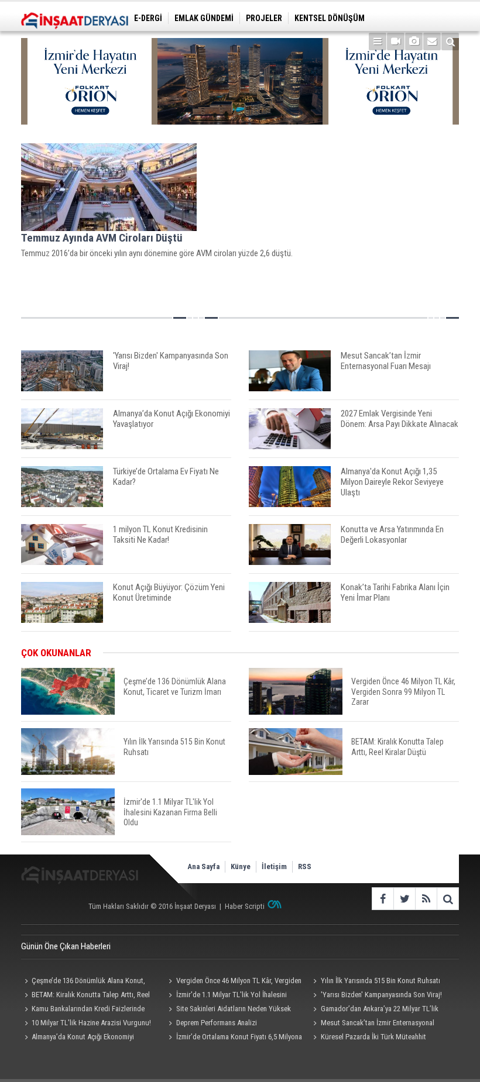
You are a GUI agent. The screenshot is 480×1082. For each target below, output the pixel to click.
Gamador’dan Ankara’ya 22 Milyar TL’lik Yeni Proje (374, 1010)
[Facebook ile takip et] (382, 898)
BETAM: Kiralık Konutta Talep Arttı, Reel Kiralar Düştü (85, 996)
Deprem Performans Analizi (216, 1022)
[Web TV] (395, 41)
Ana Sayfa (203, 866)
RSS (304, 866)
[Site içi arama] (450, 41)
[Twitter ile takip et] (404, 898)
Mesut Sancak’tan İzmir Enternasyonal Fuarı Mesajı (372, 1024)
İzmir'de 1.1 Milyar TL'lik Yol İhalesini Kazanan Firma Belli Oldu (226, 996)
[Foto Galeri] (414, 41)
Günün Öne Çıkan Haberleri (66, 946)
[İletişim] (432, 41)
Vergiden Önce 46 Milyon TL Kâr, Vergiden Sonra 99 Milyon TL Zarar (233, 982)
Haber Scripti (245, 906)
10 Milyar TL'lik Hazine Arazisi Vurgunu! (91, 1022)
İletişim (274, 866)
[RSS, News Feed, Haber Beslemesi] (426, 898)
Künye (241, 866)
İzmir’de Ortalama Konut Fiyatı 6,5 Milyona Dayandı (234, 1038)
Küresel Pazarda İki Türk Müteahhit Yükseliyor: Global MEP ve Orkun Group (370, 1038)
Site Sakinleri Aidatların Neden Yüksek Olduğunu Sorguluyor (228, 1010)
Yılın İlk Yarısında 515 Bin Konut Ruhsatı (380, 980)
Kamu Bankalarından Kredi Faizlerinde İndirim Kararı (83, 1010)
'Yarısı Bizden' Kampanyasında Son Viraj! (381, 994)
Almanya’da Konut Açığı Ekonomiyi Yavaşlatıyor (77, 1038)
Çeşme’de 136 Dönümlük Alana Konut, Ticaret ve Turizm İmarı (83, 982)
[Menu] (377, 41)
